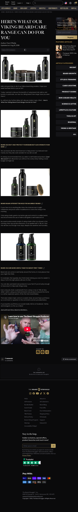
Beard (15, 8)
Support (42, 420)
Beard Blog (9, 12)
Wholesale (43, 417)
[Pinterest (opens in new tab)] (48, 393)
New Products (53, 8)
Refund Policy (28, 417)
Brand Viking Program (31, 420)
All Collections (44, 402)
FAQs (26, 398)
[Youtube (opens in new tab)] (37, 393)
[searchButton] (35, 3)
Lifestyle (33, 8)
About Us (43, 398)
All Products (28, 402)
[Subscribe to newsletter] (53, 446)
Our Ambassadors (45, 411)
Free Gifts (43, 408)
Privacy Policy (26, 455)
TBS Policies (28, 414)
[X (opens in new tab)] (44, 393)
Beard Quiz (7, 3)
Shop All (73, 8)
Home (3, 12)
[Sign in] (70, 3)
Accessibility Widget (30, 426)
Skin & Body (23, 8)
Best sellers (64, 8)
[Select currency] (66, 3)
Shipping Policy (44, 414)
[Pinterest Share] (42, 352)
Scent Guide (13, 3)
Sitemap (27, 423)
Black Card (27, 411)
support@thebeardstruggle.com (33, 496)
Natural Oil (43, 423)
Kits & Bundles (6, 8)
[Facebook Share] (38, 352)
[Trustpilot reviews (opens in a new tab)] (31, 462)
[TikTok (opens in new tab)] (41, 393)
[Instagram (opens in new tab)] (30, 393)
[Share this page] (47, 352)
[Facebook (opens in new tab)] (34, 393)
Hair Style (42, 8)
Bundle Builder (28, 405)
